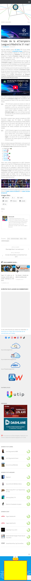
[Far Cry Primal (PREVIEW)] (3, 465)
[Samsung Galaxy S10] (3, 497)
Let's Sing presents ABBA (12, 451)
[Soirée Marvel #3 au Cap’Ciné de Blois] (3, 543)
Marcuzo (5, 158)
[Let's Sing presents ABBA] (3, 451)
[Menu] (29, 2)
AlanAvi (5, 150)
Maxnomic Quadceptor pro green (13, 504)
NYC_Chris (5, 156)
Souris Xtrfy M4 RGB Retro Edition (14, 484)
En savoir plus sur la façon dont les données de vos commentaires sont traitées (14, 331)
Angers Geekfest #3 (10, 516)
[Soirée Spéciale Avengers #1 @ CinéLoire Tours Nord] (3, 537)
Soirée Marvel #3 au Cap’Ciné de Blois (14, 543)
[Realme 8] (3, 477)
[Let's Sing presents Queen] (3, 458)
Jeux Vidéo (8, 22)
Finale (25, 238)
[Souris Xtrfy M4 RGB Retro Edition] (3, 484)
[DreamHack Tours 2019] (3, 530)
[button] (4, 181)
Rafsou (5, 155)
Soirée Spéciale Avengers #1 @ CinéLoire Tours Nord (15, 536)
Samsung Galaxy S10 (11, 497)
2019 (9, 238)
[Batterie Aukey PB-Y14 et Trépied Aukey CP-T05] (3, 491)
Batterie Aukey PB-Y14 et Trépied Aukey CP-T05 (15, 490)
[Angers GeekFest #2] (3, 523)
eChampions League (15, 238)
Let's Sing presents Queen (12, 458)
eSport (3, 22)
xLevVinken (6, 160)
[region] (15, 15)
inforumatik (6, 46)
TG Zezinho (6, 153)
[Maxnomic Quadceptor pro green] (3, 504)
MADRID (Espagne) (5, 240)
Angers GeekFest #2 (11, 523)
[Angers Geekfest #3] (3, 516)
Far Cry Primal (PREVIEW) (12, 465)
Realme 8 (8, 477)
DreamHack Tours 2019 (11, 530)
